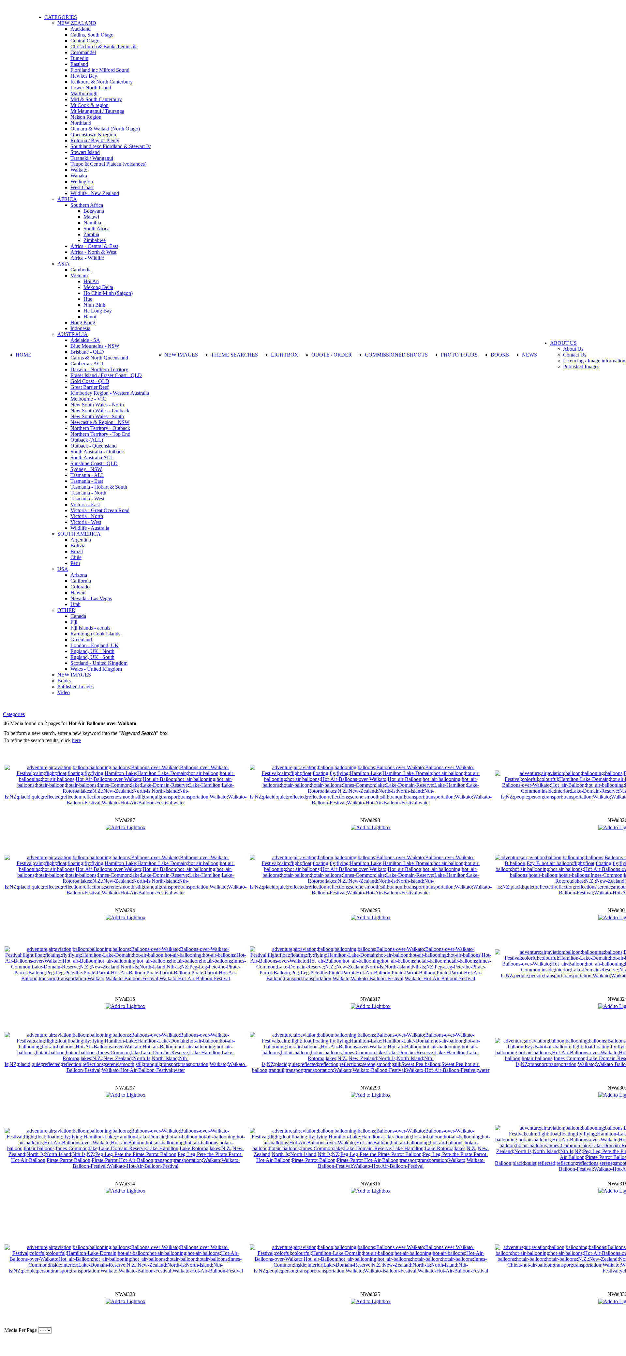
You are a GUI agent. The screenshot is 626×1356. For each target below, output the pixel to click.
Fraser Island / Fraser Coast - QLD (106, 375)
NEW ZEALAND (76, 23)
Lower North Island (90, 87)
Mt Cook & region (89, 105)
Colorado (80, 586)
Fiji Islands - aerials (90, 628)
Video (63, 692)
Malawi (91, 217)
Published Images (75, 686)
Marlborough (83, 93)
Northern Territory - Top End (100, 434)
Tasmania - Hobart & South (98, 487)
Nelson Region (85, 117)
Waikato (78, 170)
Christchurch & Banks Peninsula (104, 46)
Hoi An (91, 281)
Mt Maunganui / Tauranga (97, 111)
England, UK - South (92, 657)
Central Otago (84, 40)
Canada (78, 616)
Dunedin (79, 58)
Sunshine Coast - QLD (94, 463)
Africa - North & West (93, 252)
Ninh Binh (94, 305)
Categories (14, 714)
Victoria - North (86, 516)
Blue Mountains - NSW (94, 346)
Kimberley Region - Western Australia (109, 393)
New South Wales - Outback (99, 410)
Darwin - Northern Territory (99, 369)
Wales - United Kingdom (96, 669)
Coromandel (83, 52)
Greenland (81, 639)
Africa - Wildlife (87, 258)
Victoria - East (85, 504)
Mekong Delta (98, 287)
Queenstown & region (93, 134)
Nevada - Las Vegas (91, 598)
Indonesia (80, 328)
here (76, 740)
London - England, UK (94, 645)
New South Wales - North (97, 404)
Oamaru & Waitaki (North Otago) (105, 128)
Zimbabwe (94, 240)
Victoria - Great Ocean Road (99, 510)
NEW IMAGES (74, 675)
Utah (75, 604)
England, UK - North (92, 651)
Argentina (80, 539)
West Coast (82, 187)
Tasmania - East (86, 481)
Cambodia (81, 269)
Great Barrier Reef (89, 387)
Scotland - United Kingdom (98, 663)
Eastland (79, 64)
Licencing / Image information (594, 360)
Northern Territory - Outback (100, 428)
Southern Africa (86, 205)
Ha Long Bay (97, 310)
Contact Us (574, 355)
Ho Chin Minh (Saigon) (108, 293)
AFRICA (67, 199)
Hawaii (77, 592)
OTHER (66, 610)
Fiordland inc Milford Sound (99, 70)
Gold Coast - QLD (89, 381)
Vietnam (79, 275)
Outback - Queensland (93, 446)
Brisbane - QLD (87, 352)
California (80, 581)
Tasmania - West (87, 498)
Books (64, 680)
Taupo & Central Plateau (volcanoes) (108, 164)
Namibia (92, 222)
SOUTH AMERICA (79, 534)
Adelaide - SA (85, 340)
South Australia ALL (91, 457)
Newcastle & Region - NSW (99, 422)
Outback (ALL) (86, 440)
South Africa (96, 228)
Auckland (80, 29)
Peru (75, 563)
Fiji (73, 622)
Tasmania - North (88, 492)
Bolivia (77, 545)
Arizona (78, 575)
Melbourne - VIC (88, 399)
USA (62, 569)
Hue (87, 299)
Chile (76, 557)
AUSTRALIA (72, 334)
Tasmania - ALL (87, 475)
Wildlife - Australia (89, 528)
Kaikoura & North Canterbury (101, 81)
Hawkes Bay (83, 76)
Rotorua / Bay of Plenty (94, 140)
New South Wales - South (97, 416)
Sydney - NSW (86, 469)
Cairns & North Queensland (99, 357)
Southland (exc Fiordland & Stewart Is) (110, 146)
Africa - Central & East (94, 246)
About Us (573, 349)
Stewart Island (85, 152)
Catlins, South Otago (91, 35)
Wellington (81, 181)
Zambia (91, 234)
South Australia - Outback (97, 451)
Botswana (93, 211)
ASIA (63, 264)
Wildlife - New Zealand (94, 193)
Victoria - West (85, 522)
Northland (80, 123)
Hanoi (89, 316)
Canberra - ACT (87, 363)
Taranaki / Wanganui (91, 158)
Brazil (76, 551)
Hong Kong (82, 322)
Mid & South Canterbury (96, 99)
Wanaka (78, 175)
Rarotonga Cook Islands (95, 633)
